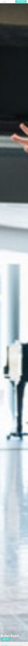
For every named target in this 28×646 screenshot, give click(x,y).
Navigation (21, 1)
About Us (5, 639)
